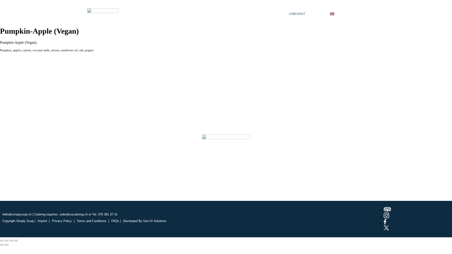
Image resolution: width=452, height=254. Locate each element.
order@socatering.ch (74, 214)
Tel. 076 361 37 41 (104, 214)
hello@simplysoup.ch (17, 214)
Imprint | (44, 221)
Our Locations (286, 181)
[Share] (11, 240)
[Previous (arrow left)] (2, 245)
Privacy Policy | (63, 221)
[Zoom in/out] (2, 240)
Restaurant (181, 14)
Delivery (246, 14)
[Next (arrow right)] (6, 245)
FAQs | (116, 221)
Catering (215, 14)
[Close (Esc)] (16, 240)
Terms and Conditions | (93, 221)
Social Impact (247, 181)
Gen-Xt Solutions (154, 221)
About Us (160, 181)
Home (153, 14)
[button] (182, 14)
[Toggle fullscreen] (6, 240)
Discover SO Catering (202, 181)
